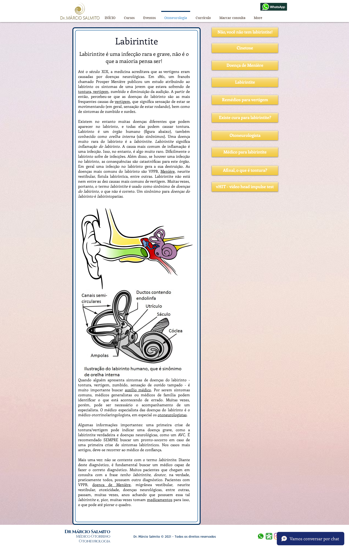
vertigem (122, 101)
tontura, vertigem (93, 91)
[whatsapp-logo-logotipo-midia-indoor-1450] (260, 536)
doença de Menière (111, 484)
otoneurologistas (172, 414)
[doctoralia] (269, 536)
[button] (129, 16)
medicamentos (159, 499)
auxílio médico (138, 389)
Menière (167, 171)
